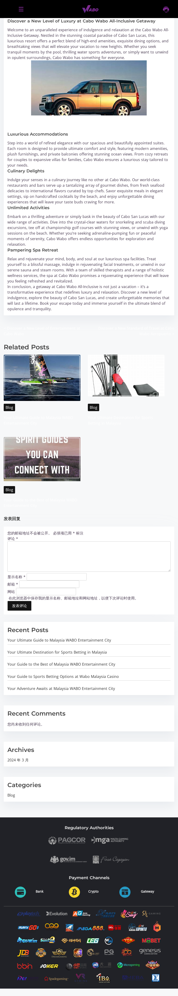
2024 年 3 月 (18, 760)
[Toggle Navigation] (21, 9)
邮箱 (12, 583)
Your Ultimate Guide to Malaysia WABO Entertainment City (59, 640)
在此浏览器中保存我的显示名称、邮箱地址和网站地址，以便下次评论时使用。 (73, 598)
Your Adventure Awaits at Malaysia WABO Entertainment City (61, 688)
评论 (12, 538)
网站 (11, 591)
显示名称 (16, 576)
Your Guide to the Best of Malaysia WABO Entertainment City (61, 664)
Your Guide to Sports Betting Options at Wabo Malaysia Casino (63, 676)
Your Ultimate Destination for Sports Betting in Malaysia (57, 652)
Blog (9, 407)
